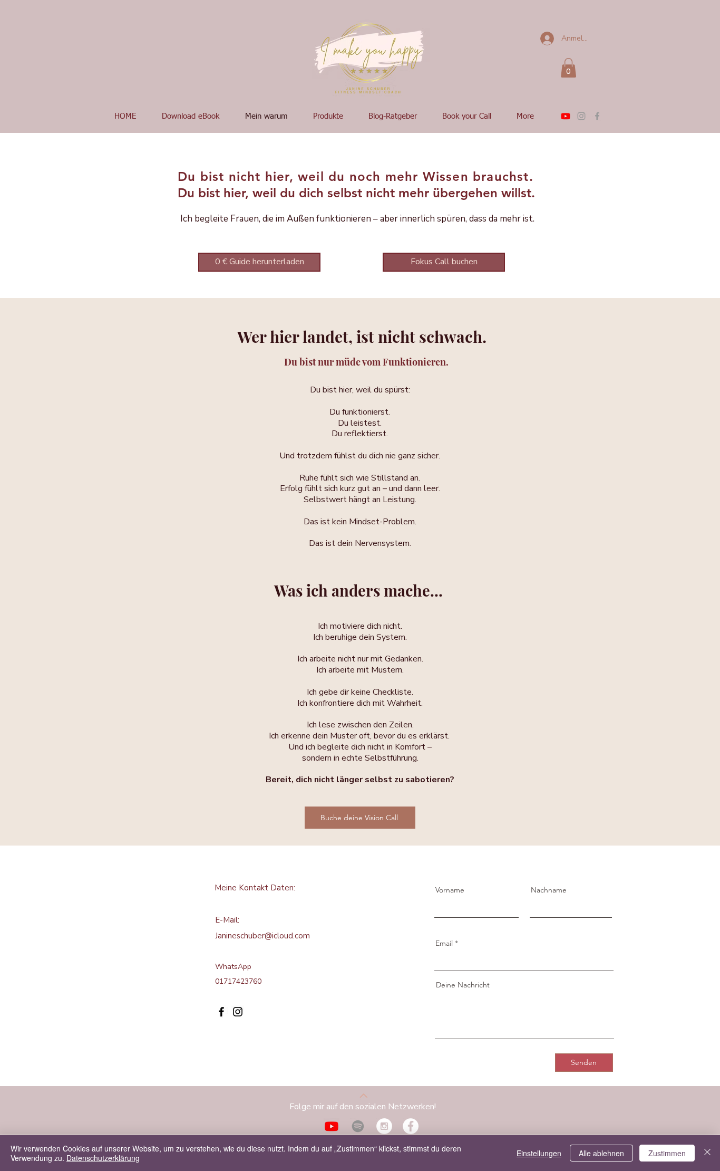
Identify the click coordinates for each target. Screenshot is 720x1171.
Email (444, 943)
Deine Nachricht (463, 984)
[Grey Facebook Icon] (597, 116)
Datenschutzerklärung (103, 1158)
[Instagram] (237, 1011)
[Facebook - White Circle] (411, 1126)
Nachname (549, 890)
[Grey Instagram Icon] (581, 116)
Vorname (449, 890)
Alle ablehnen (601, 1153)
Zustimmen (667, 1153)
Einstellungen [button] (539, 1153)
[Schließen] (707, 1153)
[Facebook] (221, 1011)
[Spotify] (358, 1126)
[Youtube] (565, 116)
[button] (568, 68)
